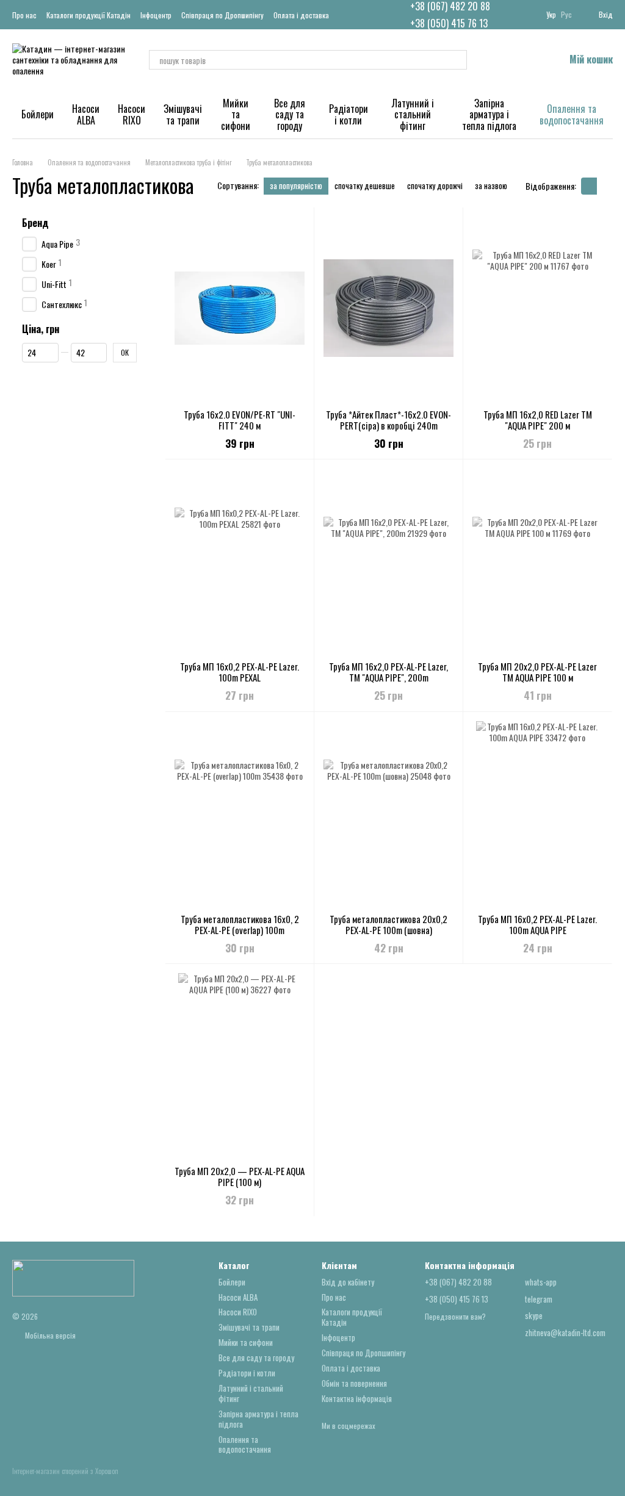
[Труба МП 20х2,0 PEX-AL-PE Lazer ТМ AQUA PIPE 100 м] (537, 560)
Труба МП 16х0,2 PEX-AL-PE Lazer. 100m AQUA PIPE (537, 924)
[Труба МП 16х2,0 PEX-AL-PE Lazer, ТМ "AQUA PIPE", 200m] (388, 560)
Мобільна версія (49, 1335)
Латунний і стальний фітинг (413, 114)
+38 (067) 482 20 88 (450, 6)
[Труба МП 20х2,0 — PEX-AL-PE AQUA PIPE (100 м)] (240, 1064)
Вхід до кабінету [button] (348, 1282)
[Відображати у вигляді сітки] (589, 186)
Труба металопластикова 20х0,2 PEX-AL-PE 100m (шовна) (388, 924)
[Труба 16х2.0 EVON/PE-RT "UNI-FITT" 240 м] (240, 308)
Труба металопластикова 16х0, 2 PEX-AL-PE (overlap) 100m (240, 924)
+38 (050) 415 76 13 (449, 23)
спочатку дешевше (364, 185)
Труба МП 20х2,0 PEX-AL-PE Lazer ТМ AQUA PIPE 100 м (537, 672)
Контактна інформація (357, 1398)
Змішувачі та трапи (183, 114)
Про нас (24, 15)
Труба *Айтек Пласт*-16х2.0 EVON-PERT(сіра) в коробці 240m (388, 420)
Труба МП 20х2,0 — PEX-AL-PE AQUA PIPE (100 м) (240, 1176)
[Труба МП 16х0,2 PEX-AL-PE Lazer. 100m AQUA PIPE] (537, 812)
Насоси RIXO (131, 114)
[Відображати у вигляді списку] (605, 186)
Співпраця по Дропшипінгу (222, 15)
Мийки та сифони (235, 114)
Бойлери (37, 114)
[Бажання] (523, 60)
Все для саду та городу (289, 114)
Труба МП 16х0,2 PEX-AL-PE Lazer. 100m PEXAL (239, 672)
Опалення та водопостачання (572, 114)
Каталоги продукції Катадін (88, 15)
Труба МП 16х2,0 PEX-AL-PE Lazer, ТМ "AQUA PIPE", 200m (388, 672)
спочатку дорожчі (435, 185)
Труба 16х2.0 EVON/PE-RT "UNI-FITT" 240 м (239, 420)
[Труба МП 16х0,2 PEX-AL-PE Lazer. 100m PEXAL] (240, 560)
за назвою (491, 185)
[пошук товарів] (457, 60)
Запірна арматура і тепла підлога (489, 114)
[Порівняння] (491, 60)
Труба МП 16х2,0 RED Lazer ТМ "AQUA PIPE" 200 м (537, 420)
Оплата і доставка (301, 15)
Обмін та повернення (354, 1383)
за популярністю (296, 185)
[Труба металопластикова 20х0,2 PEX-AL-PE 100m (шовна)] (388, 812)
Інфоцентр (156, 15)
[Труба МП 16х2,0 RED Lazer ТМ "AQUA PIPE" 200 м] (537, 308)
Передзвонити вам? (455, 1317)
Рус (566, 14)
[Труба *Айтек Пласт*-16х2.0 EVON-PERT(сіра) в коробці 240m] (388, 308)
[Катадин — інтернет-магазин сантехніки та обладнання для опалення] (73, 1276)
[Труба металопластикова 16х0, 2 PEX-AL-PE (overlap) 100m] (240, 812)
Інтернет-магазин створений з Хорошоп (65, 1471)
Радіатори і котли (348, 114)
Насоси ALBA (85, 114)
